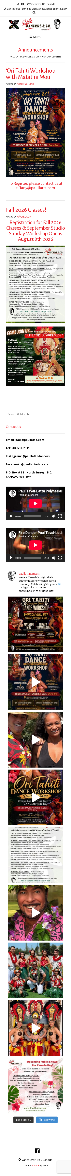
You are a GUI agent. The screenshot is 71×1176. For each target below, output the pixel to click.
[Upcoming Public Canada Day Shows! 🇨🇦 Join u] (35, 1086)
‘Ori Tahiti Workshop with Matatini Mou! (30, 73)
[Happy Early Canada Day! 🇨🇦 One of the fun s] (35, 1028)
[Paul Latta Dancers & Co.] (35, 24)
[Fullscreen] (60, 516)
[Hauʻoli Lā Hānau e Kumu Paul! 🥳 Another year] (35, 913)
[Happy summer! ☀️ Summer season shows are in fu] (35, 970)
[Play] (11, 516)
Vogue (35, 1165)
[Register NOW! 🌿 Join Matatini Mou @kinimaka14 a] (35, 682)
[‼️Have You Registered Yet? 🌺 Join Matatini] (35, 624)
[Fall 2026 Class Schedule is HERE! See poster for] (35, 855)
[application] (35, 503)
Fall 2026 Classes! (26, 210)
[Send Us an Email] (17, 4)
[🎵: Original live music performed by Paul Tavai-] (35, 797)
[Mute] (54, 516)
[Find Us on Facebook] (22, 4)
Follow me (49, 1120)
